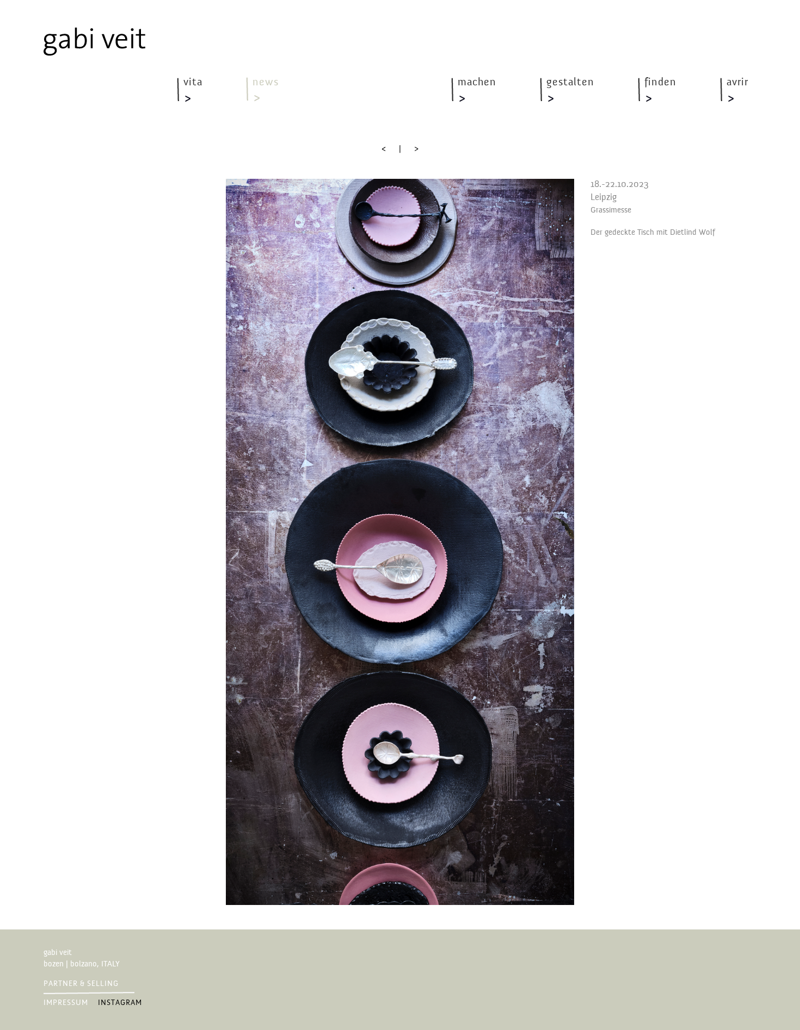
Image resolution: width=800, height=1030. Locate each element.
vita (192, 82)
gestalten (570, 82)
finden (660, 82)
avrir (737, 82)
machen (477, 82)
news (266, 82)
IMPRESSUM (66, 1003)
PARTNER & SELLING (81, 984)
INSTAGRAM (120, 1003)
